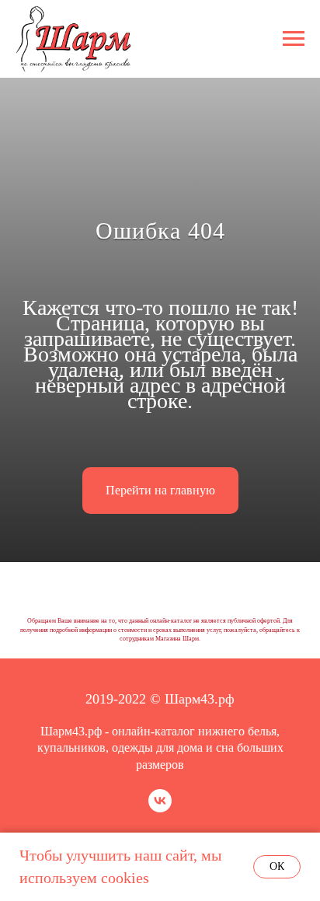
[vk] (160, 808)
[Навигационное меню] (293, 39)
